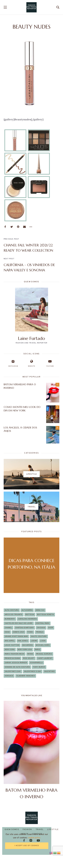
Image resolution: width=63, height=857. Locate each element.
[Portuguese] (55, 852)
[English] (51, 852)
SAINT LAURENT (45, 658)
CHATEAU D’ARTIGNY (24, 628)
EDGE (7, 632)
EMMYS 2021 (18, 632)
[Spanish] (59, 852)
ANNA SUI (40, 610)
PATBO (30, 654)
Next (54, 750)
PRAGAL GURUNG (44, 654)
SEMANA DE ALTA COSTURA (17, 667)
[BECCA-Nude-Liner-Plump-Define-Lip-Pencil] (15, 164)
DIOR (50, 628)
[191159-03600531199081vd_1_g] (39, 140)
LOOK (42, 641)
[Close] (49, 830)
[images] (15, 187)
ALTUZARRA (27, 610)
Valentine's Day (13, 671)
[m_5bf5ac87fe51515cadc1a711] (39, 187)
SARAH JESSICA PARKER (16, 663)
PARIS (37, 650)
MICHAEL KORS (43, 645)
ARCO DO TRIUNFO (13, 615)
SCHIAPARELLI (36, 663)
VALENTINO (49, 671)
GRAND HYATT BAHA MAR (16, 636)
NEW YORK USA (25, 650)
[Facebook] (5, 227)
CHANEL (8, 628)
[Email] (24, 227)
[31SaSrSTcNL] (15, 140)
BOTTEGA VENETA (45, 615)
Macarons (27, 645)
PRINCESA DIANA (12, 658)
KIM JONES (23, 641)
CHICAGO (41, 628)
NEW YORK (10, 650)
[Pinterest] (18, 227)
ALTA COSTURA (12, 610)
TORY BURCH (39, 667)
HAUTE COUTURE (39, 636)
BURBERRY (10, 619)
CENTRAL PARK (42, 623)
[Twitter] (11, 227)
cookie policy (34, 837)
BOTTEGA (29, 615)
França (40, 632)
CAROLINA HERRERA (27, 619)
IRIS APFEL (10, 641)
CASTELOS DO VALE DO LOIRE (19, 623)
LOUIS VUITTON (12, 645)
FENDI (30, 632)
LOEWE (34, 641)
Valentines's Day (32, 671)
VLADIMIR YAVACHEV (25, 676)
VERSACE (9, 676)
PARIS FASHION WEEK (14, 654)
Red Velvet (28, 658)
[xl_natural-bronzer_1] (15, 210)
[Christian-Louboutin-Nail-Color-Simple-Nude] (39, 164)
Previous (8, 750)
